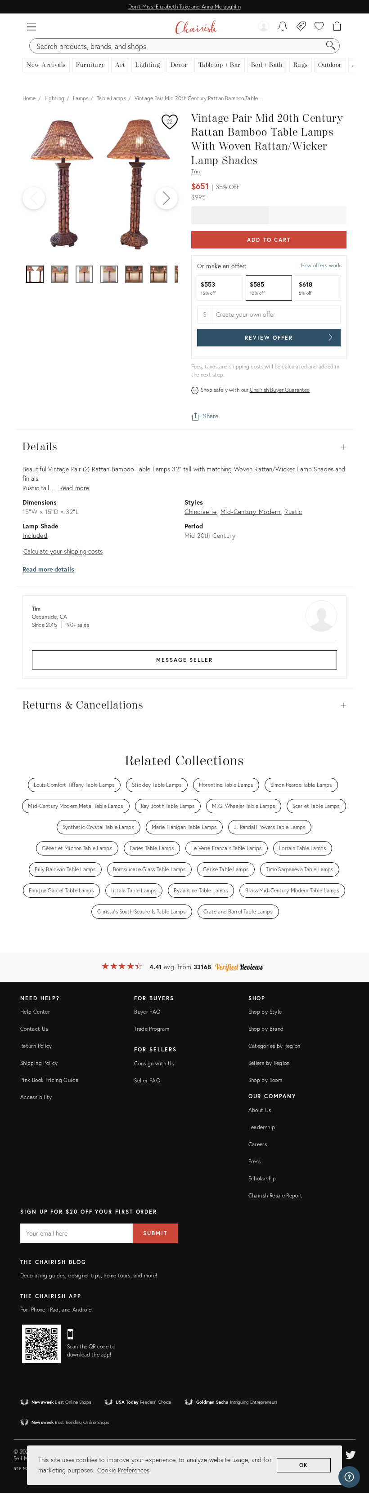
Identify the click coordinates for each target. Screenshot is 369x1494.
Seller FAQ (147, 1080)
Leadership (261, 1127)
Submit (155, 1233)
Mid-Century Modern (250, 511)
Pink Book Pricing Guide (49, 1080)
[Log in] (264, 27)
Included (35, 535)
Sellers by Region (269, 1063)
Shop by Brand (266, 1028)
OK (304, 1465)
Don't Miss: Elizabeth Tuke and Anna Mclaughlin (184, 6)
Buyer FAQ (147, 1011)
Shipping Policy (39, 1063)
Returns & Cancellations (184, 705)
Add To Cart (269, 239)
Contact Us (34, 1028)
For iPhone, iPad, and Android (56, 1309)
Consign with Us (154, 1063)
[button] (31, 27)
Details (184, 447)
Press (254, 1161)
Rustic (293, 511)
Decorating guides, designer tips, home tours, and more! (89, 1275)
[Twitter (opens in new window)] (351, 1454)
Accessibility (36, 1097)
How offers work (321, 265)
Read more (74, 487)
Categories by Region (274, 1045)
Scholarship (262, 1178)
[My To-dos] (283, 27)
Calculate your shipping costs (63, 551)
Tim (195, 171)
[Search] (331, 45)
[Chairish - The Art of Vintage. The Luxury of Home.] (196, 27)
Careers (257, 1144)
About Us (259, 1110)
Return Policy (36, 1045)
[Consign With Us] (301, 27)
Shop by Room (265, 1080)
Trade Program (151, 1028)
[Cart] (337, 27)
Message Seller (184, 659)
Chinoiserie (200, 511)
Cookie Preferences (123, 1470)
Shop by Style (265, 1011)
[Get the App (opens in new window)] (41, 1344)
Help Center (35, 1011)
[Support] (349, 1477)
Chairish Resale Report (275, 1195)
